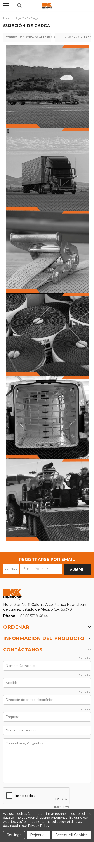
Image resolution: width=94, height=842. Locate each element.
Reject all (38, 835)
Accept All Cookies (71, 835)
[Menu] (6, 5)
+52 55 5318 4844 (33, 616)
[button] (47, 86)
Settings (14, 835)
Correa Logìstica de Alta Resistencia (28, 37)
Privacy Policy (38, 826)
